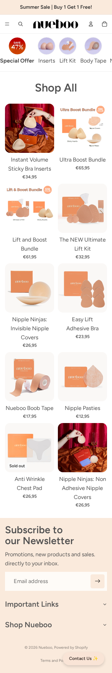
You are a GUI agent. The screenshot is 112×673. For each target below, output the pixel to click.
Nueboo (45, 647)
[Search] (20, 24)
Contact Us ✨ (83, 658)
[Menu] (7, 24)
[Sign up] (98, 581)
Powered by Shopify (71, 647)
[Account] (91, 24)
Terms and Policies (56, 660)
